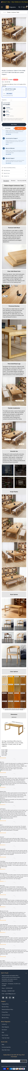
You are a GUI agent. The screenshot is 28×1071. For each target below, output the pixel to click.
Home (4, 12)
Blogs (3, 1044)
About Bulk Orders (6, 1049)
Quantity (4, 99)
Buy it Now (14, 124)
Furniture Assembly (6, 1047)
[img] (3, 757)
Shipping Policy (5, 1004)
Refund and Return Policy (7, 1009)
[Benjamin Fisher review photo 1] (7, 784)
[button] (5, 78)
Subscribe (23, 1061)
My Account (4, 1029)
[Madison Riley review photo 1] (7, 802)
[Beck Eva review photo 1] (5, 770)
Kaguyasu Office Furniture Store (11, 1066)
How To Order (5, 1035)
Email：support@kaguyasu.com (9, 993)
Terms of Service (6, 1014)
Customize (7, 128)
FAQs (3, 1032)
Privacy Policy (5, 1012)
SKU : (3, 82)
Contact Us (4, 1024)
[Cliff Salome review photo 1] (6, 818)
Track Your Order (5, 1037)
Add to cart (20, 128)
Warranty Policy (5, 1017)
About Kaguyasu (5, 1027)
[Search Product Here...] (19, 7)
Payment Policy (5, 1006)
